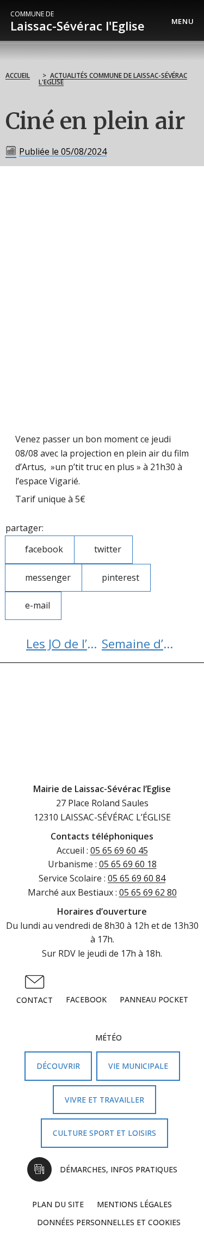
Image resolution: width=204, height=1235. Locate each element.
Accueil (17, 75)
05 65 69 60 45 (119, 850)
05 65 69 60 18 (128, 864)
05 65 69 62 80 (148, 892)
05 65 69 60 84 (136, 878)
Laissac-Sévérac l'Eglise (77, 21)
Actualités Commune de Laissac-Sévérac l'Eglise (113, 79)
